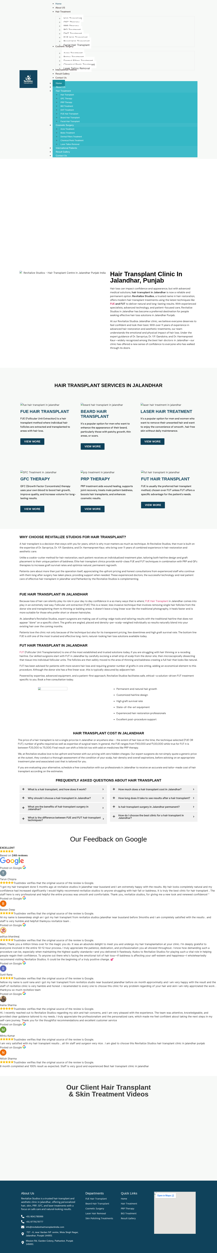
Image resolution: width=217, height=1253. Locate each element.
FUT (22, 652)
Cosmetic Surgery (65, 125)
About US (60, 87)
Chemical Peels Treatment (72, 140)
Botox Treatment (68, 133)
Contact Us (61, 155)
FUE (112, 303)
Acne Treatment (67, 129)
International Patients (66, 148)
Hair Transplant (67, 95)
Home (59, 83)
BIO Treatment (67, 106)
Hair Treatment (63, 91)
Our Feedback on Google (108, 839)
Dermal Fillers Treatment (71, 137)
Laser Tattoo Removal (70, 144)
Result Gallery (63, 151)
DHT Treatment (67, 110)
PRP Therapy (66, 102)
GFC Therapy (66, 98)
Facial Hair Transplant (70, 121)
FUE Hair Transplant (69, 114)
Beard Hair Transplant (70, 118)
